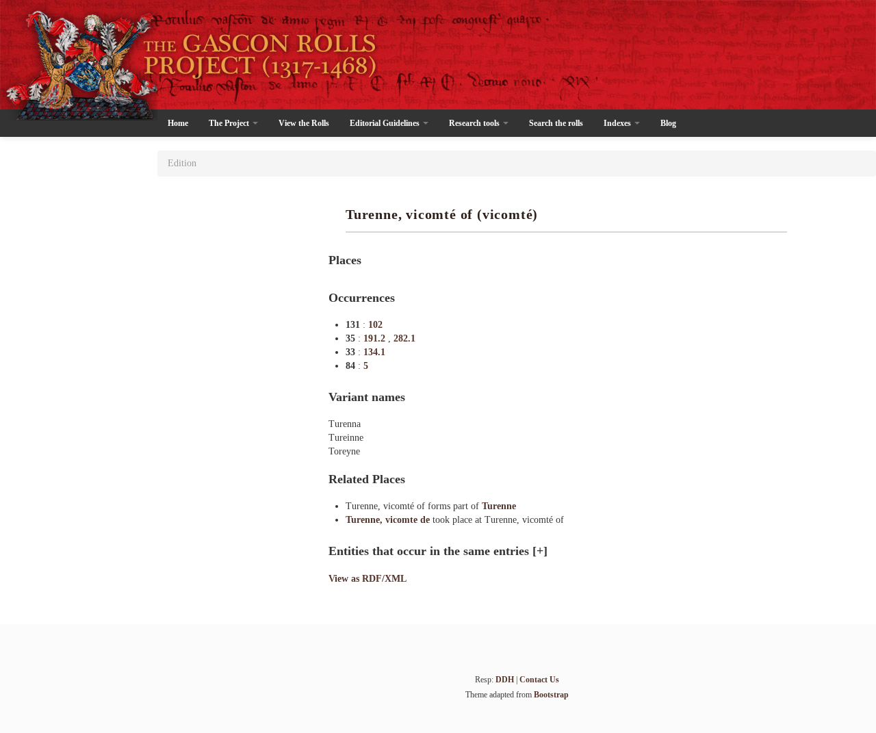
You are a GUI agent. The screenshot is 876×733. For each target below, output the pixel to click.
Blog (668, 123)
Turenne (499, 506)
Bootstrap (551, 694)
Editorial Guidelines (386, 123)
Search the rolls (556, 123)
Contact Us (539, 679)
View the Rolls (304, 123)
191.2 (375, 338)
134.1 (374, 352)
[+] (540, 551)
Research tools (475, 123)
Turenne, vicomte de (389, 520)
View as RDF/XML (367, 579)
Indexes (618, 123)
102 (375, 325)
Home (178, 123)
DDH (504, 679)
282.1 (404, 338)
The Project (230, 123)
